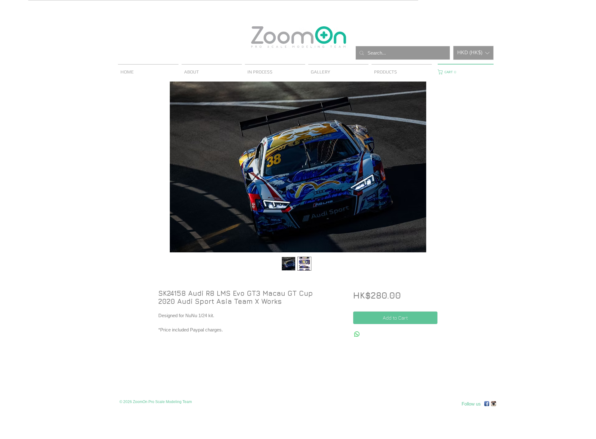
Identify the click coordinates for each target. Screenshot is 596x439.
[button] (473, 53)
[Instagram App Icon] (493, 403)
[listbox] (473, 53)
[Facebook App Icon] (486, 403)
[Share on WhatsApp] (357, 334)
